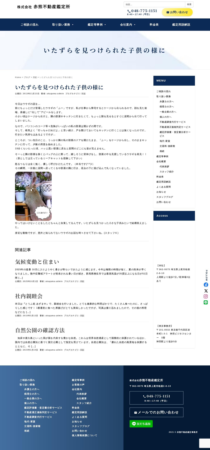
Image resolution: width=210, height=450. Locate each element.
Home (18, 77)
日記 (35, 77)
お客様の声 (78, 384)
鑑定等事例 (95, 24)
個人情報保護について (84, 435)
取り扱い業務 (61, 24)
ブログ (27, 77)
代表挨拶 (164, 166)
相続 (162, 151)
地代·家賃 (165, 141)
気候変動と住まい (37, 261)
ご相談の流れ (30, 24)
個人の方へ (166, 117)
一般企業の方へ (168, 112)
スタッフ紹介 (167, 171)
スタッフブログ (165, 197)
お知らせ (161, 192)
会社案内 (126, 24)
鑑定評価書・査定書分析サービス (43, 407)
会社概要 (161, 161)
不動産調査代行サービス (173, 122)
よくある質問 (164, 187)
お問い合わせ (177, 12)
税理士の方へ (167, 106)
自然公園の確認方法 (40, 330)
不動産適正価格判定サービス (175, 127)
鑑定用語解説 (181, 24)
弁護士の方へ (167, 101)
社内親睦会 (29, 296)
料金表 (154, 24)
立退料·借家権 (167, 146)
